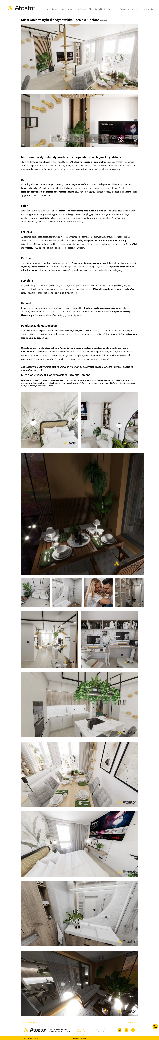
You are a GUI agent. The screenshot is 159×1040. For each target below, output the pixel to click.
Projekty (46, 9)
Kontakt (98, 9)
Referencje (82, 9)
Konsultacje (124, 9)
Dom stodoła (133, 1022)
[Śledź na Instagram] (119, 1030)
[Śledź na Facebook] (133, 1030)
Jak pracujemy (58, 9)
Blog (91, 9)
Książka (107, 9)
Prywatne (103, 20)
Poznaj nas (70, 9)
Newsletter (136, 9)
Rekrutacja (148, 9)
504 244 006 (81, 1029)
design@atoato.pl (81, 1031)
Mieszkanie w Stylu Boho (30, 1022)
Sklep (114, 9)
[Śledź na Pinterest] (126, 1030)
